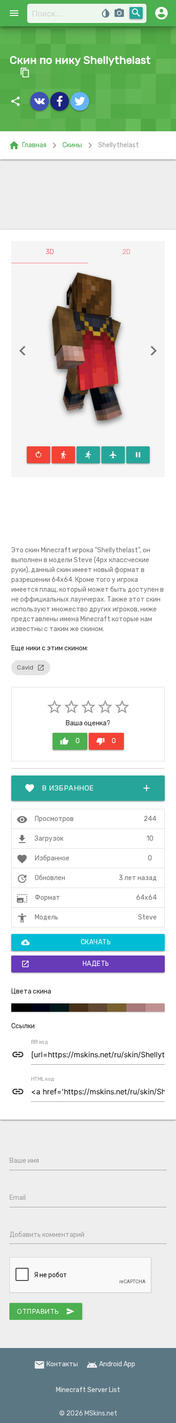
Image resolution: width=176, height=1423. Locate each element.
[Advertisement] (88, 194)
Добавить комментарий (46, 1235)
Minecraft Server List (88, 1390)
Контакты (56, 1364)
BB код (39, 1042)
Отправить (46, 1311)
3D (50, 252)
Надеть (65, 964)
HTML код (42, 1079)
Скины (72, 145)
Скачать (66, 942)
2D (126, 252)
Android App (110, 1364)
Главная (27, 145)
